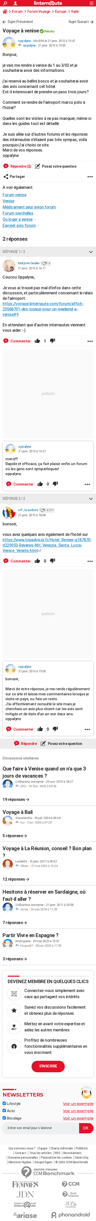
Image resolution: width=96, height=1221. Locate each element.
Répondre (28, 744)
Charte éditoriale (61, 1148)
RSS (57, 1153)
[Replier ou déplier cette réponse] (91, 252)
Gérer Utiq (81, 1157)
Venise (8, 201)
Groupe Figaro (43, 1162)
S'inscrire (48, 1066)
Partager (17, 177)
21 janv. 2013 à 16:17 (32, 268)
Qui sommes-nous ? (22, 1148)
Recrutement (72, 1153)
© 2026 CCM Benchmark (71, 1162)
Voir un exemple (78, 1103)
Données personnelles (23, 1157)
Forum (17, 11)
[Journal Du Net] (25, 1194)
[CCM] (71, 1184)
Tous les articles (40, 1153)
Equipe (42, 1148)
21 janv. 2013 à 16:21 (32, 451)
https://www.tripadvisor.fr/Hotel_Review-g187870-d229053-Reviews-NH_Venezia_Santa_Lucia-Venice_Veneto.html (47, 545)
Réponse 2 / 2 (14, 499)
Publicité (82, 1148)
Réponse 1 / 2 (14, 252)
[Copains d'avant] (25, 1205)
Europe (60, 11)
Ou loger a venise (18, 219)
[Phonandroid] (71, 1215)
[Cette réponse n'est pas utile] (52, 341)
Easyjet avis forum (19, 225)
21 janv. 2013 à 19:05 (52, 45)
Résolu (49, 31)
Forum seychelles (18, 213)
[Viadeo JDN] (71, 1205)
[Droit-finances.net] (71, 1194)
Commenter (20, 341)
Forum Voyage (38, 11)
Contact (20, 1153)
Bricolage (13, 1118)
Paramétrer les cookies (56, 1157)
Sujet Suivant (78, 22)
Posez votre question (59, 166)
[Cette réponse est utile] (37, 341)
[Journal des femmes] (25, 1184)
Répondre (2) (20, 166)
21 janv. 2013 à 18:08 (32, 515)
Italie (75, 11)
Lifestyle (13, 1103)
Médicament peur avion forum (29, 207)
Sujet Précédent (20, 22)
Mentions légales (19, 1162)
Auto (10, 1111)
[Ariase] (25, 1215)
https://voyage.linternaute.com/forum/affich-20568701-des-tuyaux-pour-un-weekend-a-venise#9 (43, 309)
